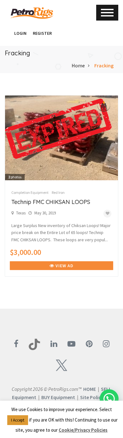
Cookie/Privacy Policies (83, 430)
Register (42, 33)
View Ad (63, 265)
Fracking (104, 65)
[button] (8, 33)
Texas (21, 213)
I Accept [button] (17, 420)
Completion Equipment (30, 192)
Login (20, 33)
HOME (89, 389)
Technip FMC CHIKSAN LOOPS (50, 202)
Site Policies (93, 397)
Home (78, 65)
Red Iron (58, 192)
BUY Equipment (58, 397)
